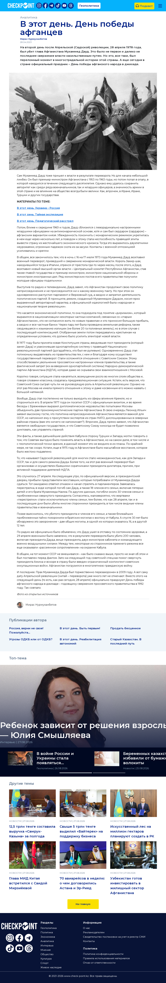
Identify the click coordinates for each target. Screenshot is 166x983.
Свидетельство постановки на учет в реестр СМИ (114, 936)
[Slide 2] (109, 773)
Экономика (48, 936)
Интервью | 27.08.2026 (16, 742)
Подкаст (146, 6)
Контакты (89, 941)
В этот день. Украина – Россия (38, 208)
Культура (46, 958)
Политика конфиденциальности (103, 954)
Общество (47, 954)
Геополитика (89, 5)
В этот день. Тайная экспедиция (40, 214)
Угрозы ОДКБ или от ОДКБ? (30, 639)
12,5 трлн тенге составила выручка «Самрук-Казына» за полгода (32, 831)
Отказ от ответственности (99, 962)
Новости (129, 768)
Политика (47, 932)
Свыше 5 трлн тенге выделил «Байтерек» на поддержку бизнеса (81, 831)
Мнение (46, 950)
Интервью (47, 945)
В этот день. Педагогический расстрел (45, 221)
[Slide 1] (75, 773)
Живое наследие (51, 967)
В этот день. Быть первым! (80, 628)
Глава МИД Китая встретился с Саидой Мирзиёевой (28, 883)
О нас (86, 928)
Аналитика (28, 17)
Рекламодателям (93, 932)
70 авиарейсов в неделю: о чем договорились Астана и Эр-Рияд (82, 883)
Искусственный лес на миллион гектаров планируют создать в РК (132, 831)
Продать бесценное (125, 628)
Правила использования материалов (106, 958)
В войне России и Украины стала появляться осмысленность (55, 758)
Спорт (44, 963)
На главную (83, 904)
